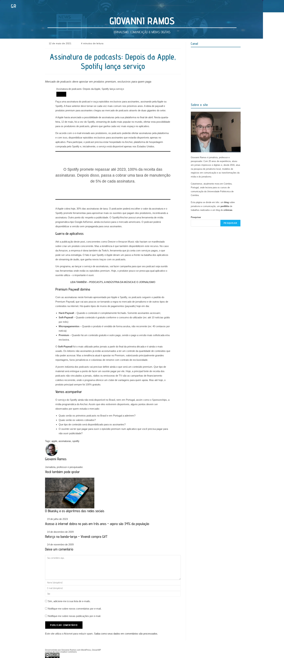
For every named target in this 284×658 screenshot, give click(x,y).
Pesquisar (196, 217)
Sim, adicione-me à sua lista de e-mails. (69, 601)
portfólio (225, 206)
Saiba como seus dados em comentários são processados (125, 633)
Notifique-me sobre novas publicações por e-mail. (74, 616)
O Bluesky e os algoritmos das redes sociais (74, 511)
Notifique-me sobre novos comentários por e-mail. (74, 608)
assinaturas (65, 441)
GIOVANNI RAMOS (142, 21)
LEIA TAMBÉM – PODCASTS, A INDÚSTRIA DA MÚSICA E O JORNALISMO (112, 282)
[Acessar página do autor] (51, 449)
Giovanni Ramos (55, 459)
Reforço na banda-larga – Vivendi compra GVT (76, 536)
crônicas (228, 210)
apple (54, 441)
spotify (75, 441)
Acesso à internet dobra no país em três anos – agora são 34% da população (97, 524)
